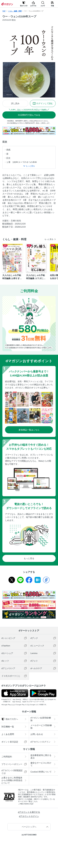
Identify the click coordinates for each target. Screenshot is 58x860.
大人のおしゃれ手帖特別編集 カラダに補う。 (36, 277)
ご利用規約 (6, 756)
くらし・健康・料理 (15, 11)
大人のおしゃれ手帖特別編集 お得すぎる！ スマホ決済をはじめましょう (12, 277)
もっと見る (48, 239)
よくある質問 (7, 734)
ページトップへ (29, 827)
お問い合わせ (36, 734)
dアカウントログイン (40, 742)
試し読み (15, 103)
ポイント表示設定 (9, 742)
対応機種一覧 (7, 726)
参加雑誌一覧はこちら (29, 430)
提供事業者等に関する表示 (40, 756)
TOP (4, 11)
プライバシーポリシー (11, 764)
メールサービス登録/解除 (41, 726)
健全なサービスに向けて (40, 764)
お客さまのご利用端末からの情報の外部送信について (11, 780)
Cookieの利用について (41, 772)
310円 (29, 115)
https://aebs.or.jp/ (26, 804)
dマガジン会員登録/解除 (40, 719)
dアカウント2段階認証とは (12, 771)
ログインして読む (44, 103)
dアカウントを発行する (29, 812)
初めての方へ (12, 719)
